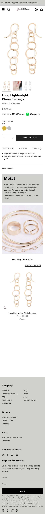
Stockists (6, 441)
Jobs (26, 397)
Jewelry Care (7, 420)
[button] (8, 9)
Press (26, 394)
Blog (25, 390)
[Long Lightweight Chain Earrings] (22, 289)
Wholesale (6, 403)
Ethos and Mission (10, 394)
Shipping (5, 424)
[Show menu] (3, 9)
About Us (6, 390)
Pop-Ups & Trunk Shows (12, 437)
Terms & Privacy (30, 400)
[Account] (36, 9)
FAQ (3, 397)
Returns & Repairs (9, 417)
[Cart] (41, 9)
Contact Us (7, 400)
